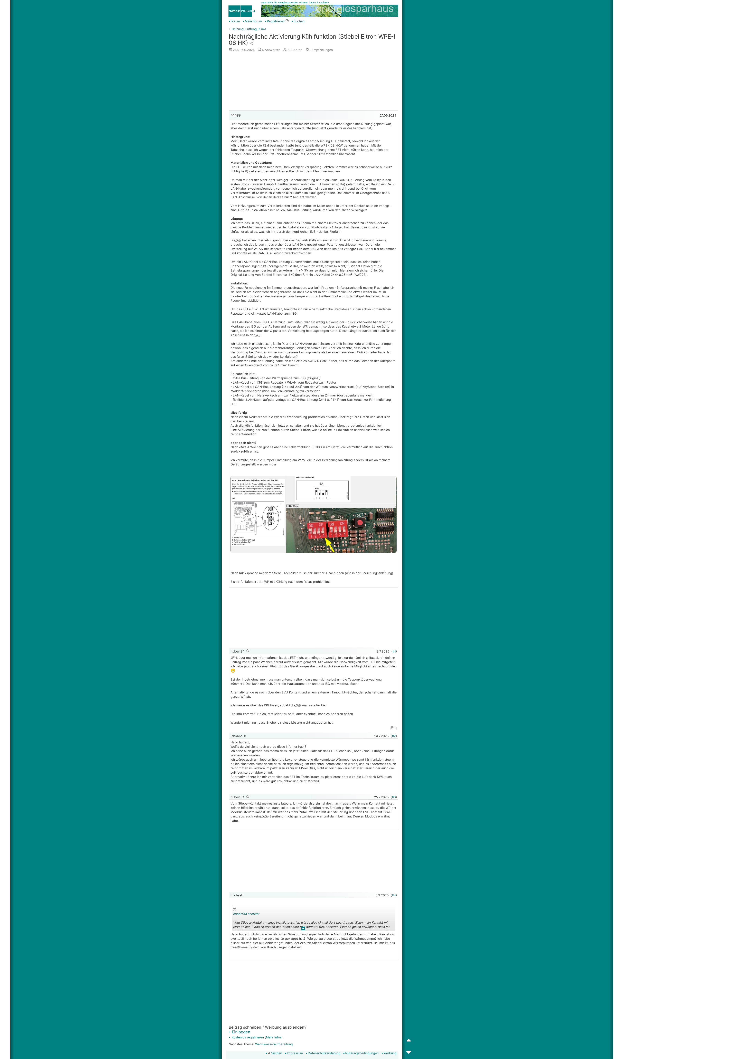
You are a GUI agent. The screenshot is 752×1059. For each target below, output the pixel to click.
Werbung (390, 1053)
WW (264, 816)
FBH (265, 145)
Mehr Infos (274, 1037)
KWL (380, 777)
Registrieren (276, 21)
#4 (394, 895)
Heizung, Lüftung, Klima (249, 29)
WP (238, 240)
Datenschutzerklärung (324, 1053)
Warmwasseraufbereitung (274, 1044)
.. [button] (303, 929)
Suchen (299, 21)
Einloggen (240, 1032)
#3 (394, 797)
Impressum (295, 1053)
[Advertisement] (313, 82)
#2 (394, 736)
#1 (394, 651)
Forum (235, 21)
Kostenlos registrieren (247, 1037)
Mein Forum (253, 21)
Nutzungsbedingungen (362, 1053)
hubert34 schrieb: (246, 914)
